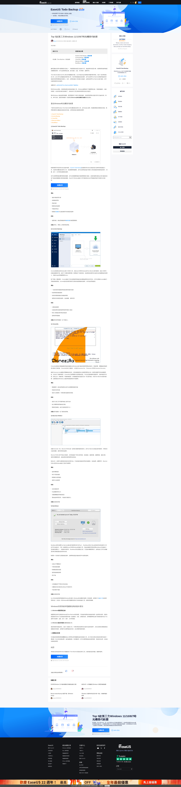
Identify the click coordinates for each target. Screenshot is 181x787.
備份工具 (101, 598)
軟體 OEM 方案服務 (83, 772)
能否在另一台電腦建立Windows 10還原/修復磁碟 (94, 684)
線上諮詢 (122, 147)
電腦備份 (120, 111)
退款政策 (99, 758)
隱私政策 (99, 761)
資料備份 (120, 96)
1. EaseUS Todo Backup (57, 114)
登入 (140, 2)
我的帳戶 (50, 763)
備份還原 (68, 41)
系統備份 (120, 101)
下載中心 (81, 750)
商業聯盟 (50, 758)
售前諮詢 (122, 151)
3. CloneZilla (54, 118)
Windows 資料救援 (66, 748)
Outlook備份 (121, 132)
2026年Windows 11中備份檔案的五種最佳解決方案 (63, 684)
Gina (54, 41)
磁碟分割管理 (86, 2)
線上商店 (81, 765)
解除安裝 (99, 755)
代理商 (49, 753)
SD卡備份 (120, 116)
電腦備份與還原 (65, 755)
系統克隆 (120, 106)
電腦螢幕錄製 (65, 758)
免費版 (57, 211)
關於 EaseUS (51, 748)
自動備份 (120, 121)
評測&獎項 (50, 750)
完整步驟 (89, 55)
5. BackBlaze (54, 122)
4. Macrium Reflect (55, 120)
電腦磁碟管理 (65, 753)
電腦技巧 (64, 763)
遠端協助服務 (82, 770)
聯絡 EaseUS (82, 758)
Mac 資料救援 (65, 750)
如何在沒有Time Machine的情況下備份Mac (67, 85)
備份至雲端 (120, 126)
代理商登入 (50, 755)
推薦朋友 (50, 766)
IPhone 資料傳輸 (66, 761)
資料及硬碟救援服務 (83, 767)
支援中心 (81, 748)
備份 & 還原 (96, 2)
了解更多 (101, 785)
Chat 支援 (81, 753)
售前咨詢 (81, 755)
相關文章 (74, 41)
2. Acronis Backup (55, 116)
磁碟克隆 (68, 220)
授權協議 (99, 763)
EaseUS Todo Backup (75, 167)
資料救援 (77, 2)
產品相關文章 (66, 745)
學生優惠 (50, 761)
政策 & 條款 (99, 766)
